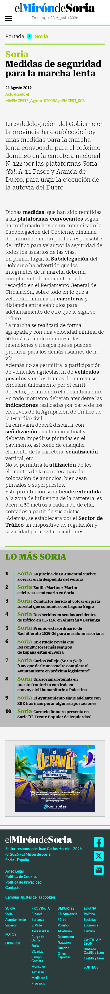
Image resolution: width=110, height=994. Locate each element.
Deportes (66, 908)
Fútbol (62, 920)
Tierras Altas (40, 931)
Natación (64, 942)
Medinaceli (39, 978)
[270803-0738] (55, 778)
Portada (14, 36)
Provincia (41, 908)
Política (89, 914)
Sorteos (91, 967)
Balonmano (66, 937)
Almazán (38, 972)
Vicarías (37, 952)
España (90, 908)
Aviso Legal (14, 871)
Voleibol (63, 925)
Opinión (12, 943)
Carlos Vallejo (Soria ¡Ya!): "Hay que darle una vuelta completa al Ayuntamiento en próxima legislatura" (53, 666)
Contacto (13, 887)
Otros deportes (64, 955)
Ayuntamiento (15, 920)
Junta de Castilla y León (94, 951)
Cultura (89, 931)
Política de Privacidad (23, 882)
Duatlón (63, 948)
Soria (41, 36)
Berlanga (38, 920)
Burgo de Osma (38, 938)
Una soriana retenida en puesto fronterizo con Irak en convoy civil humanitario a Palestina (52, 684)
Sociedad (90, 920)
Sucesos (11, 925)
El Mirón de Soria (55, 9)
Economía (91, 925)
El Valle (37, 925)
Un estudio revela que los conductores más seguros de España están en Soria (45, 647)
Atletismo (65, 931)
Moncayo (38, 967)
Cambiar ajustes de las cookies (30, 897)
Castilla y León (92, 941)
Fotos (10, 934)
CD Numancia (67, 914)
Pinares (37, 914)
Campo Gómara (37, 959)
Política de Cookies (21, 876)
